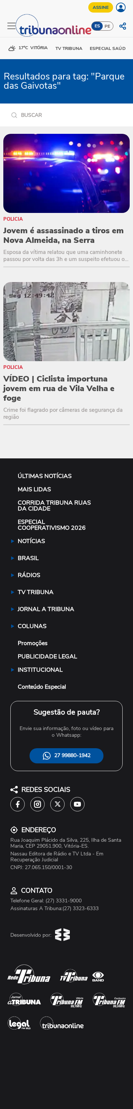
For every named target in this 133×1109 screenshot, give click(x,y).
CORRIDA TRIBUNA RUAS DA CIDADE (54, 506)
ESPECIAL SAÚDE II (111, 48)
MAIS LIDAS (34, 489)
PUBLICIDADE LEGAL (47, 656)
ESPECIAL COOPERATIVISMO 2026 (52, 525)
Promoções (33, 643)
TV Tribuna (68, 48)
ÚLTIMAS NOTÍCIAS (45, 476)
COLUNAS (32, 626)
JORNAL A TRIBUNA (46, 609)
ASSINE (101, 7)
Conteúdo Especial (42, 687)
